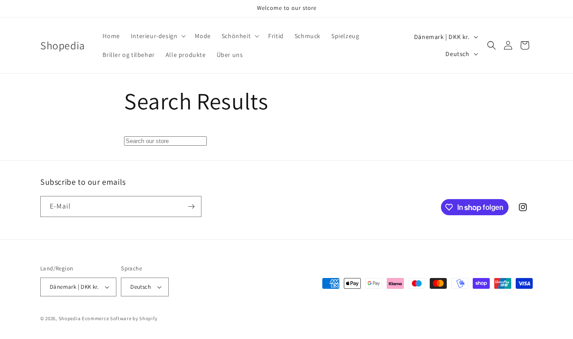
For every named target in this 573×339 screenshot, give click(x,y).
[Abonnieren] (191, 206)
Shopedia (70, 318)
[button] (157, 35)
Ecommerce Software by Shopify (119, 318)
